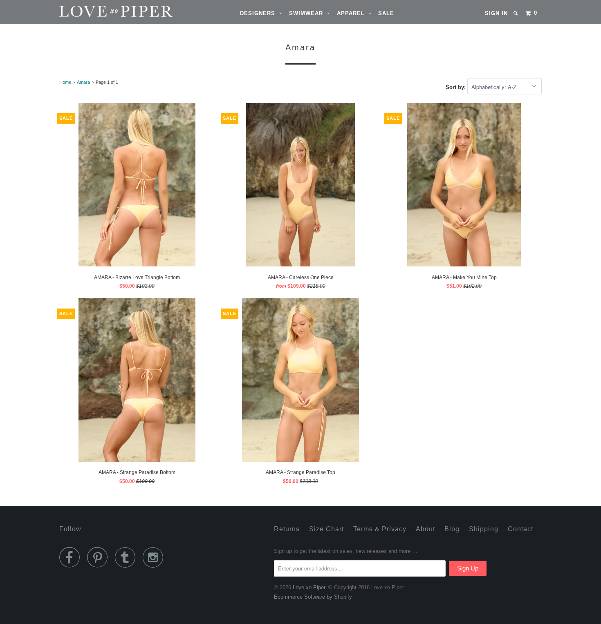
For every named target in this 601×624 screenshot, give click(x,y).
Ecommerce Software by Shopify (313, 597)
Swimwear (308, 13)
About (425, 529)
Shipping (483, 529)
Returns (287, 529)
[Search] (516, 13)
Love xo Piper (309, 587)
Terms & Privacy (379, 529)
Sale (386, 13)
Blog (452, 529)
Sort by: (456, 87)
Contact (520, 529)
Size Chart (326, 529)
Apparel (353, 13)
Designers (259, 13)
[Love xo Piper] (101, 11)
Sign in (496, 13)
